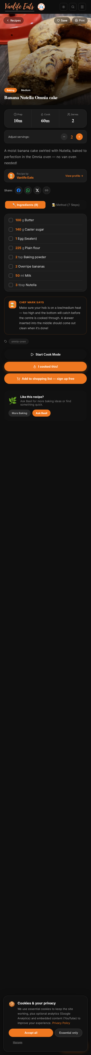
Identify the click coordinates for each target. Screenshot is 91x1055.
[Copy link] (46, 190)
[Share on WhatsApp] (28, 190)
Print (82, 20)
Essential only (68, 1032)
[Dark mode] (63, 7)
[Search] (73, 7)
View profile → (74, 175)
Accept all (31, 1032)
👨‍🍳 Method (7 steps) (66, 204)
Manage (17, 1042)
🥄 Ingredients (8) (25, 204)
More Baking (19, 413)
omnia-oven (18, 341)
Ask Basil (41, 413)
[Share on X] (37, 190)
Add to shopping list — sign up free (48, 378)
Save (64, 20)
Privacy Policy (61, 1023)
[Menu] (82, 7)
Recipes (15, 20)
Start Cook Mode (48, 354)
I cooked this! (48, 366)
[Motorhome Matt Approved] (41, 6)
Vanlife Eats (25, 177)
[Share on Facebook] (18, 190)
